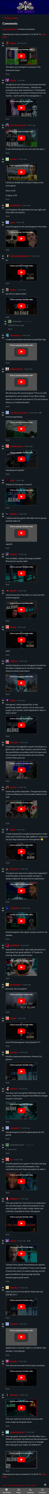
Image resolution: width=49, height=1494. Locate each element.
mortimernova (15, 335)
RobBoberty (14, 1199)
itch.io (5, 1485)
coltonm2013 (15, 1128)
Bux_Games (14, 869)
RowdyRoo (14, 1052)
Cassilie (13, 80)
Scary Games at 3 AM (18, 125)
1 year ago (21, 80)
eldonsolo (13, 554)
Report (27, 1485)
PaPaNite (13, 514)
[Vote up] (2, 43)
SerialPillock (14, 945)
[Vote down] (2, 45)
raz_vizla (13, 787)
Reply (8, 74)
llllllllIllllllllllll (15, 205)
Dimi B (12, 830)
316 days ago (22, 43)
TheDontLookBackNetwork (20, 256)
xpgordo (13, 627)
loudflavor (13, 661)
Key (11, 1159)
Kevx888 (13, 1361)
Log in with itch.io (10, 29)
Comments (42, 1492)
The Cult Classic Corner (18, 413)
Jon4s (12, 480)
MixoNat (13, 591)
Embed (33, 1485)
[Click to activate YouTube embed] (21, 56)
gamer (12, 222)
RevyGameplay (15, 985)
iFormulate (14, 742)
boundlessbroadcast (17, 1432)
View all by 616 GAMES (15, 1485)
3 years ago (21, 290)
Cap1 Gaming (15, 908)
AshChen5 (14, 1089)
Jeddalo (13, 43)
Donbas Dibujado (16, 369)
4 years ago (21, 627)
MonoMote (14, 1395)
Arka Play (13, 159)
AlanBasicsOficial (16, 446)
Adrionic (13, 1241)
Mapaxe (13, 290)
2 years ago (31, 125)
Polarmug (13, 1324)
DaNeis (13, 700)
